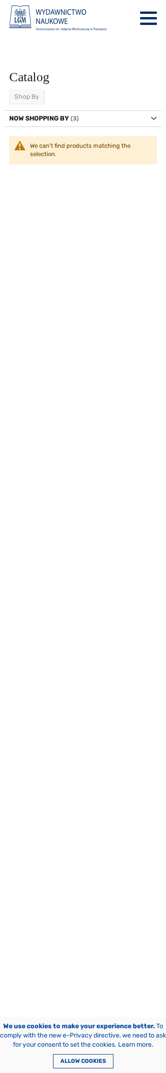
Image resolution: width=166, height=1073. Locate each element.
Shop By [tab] (26, 97)
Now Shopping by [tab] (39, 118)
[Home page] (58, 18)
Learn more (135, 1045)
